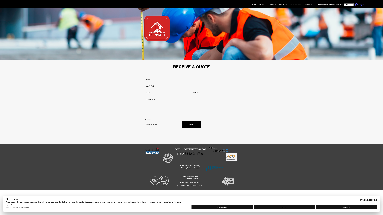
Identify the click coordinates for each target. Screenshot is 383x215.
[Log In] (356, 4)
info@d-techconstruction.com (189, 182)
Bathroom (148, 120)
